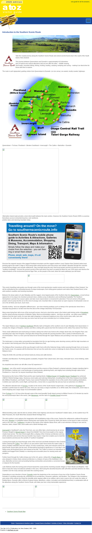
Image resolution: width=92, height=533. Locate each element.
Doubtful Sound (65, 376)
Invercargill (6, 430)
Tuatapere (20, 422)
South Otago (56, 457)
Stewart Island (20, 432)
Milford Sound (51, 376)
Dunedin (30, 474)
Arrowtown (84, 312)
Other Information (68, 523)
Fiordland (5, 368)
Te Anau (25, 386)
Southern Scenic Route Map (16, 511)
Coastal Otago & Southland (43, 523)
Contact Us (77, 523)
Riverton (11, 420)
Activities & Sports (57, 523)
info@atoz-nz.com (13, 530)
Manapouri (34, 395)
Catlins (17, 443)
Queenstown (75, 295)
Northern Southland (26, 326)
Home (12, 523)
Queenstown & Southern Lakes (25, 523)
